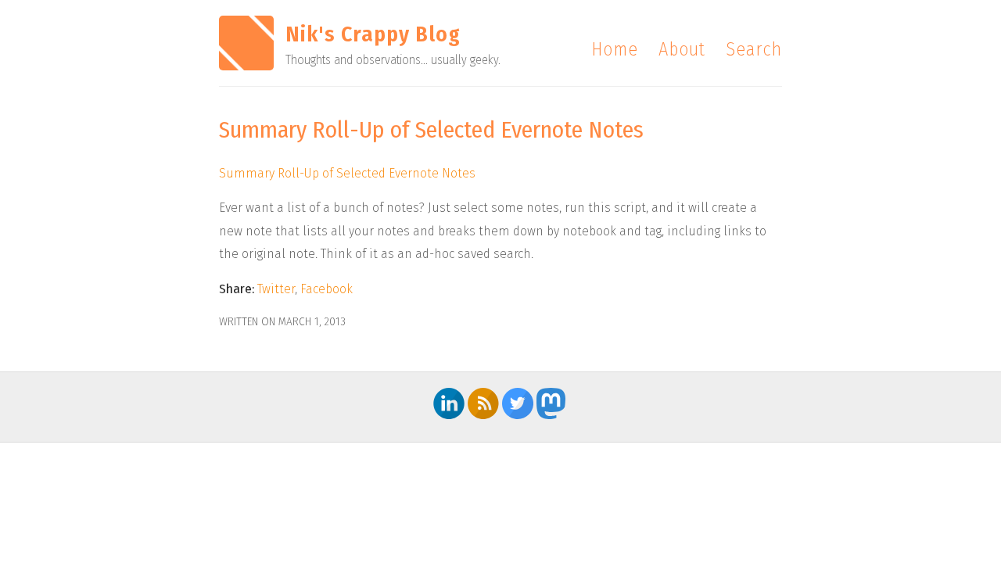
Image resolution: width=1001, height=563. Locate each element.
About (681, 49)
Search (754, 49)
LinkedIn (449, 403)
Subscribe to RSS (483, 403)
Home (614, 49)
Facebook (326, 289)
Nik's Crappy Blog (373, 34)
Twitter (276, 289)
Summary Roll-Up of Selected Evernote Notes (347, 173)
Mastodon (552, 403)
